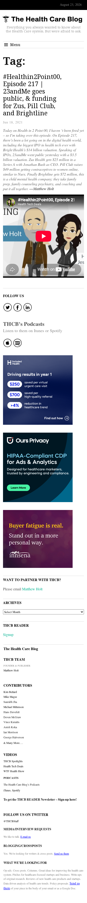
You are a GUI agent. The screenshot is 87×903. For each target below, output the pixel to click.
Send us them (61, 853)
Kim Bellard (10, 692)
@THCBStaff (11, 821)
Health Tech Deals (13, 766)
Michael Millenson (13, 707)
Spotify (16, 790)
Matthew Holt (32, 588)
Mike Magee (10, 696)
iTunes (7, 790)
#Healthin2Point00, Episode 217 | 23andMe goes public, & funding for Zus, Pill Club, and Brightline (32, 94)
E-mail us (25, 836)
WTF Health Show (13, 771)
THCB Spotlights (13, 761)
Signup (8, 634)
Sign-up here (67, 799)
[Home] (42, 19)
